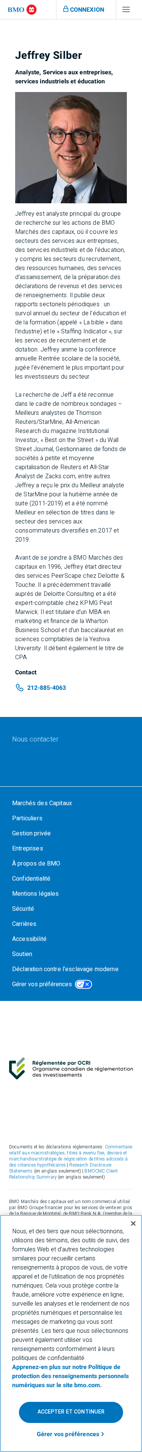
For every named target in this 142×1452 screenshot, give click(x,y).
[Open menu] (126, 11)
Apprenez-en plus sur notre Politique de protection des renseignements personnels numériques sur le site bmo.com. (70, 1376)
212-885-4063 (46, 687)
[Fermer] (133, 1223)
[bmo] (22, 10)
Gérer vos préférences (42, 984)
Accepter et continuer (71, 1412)
